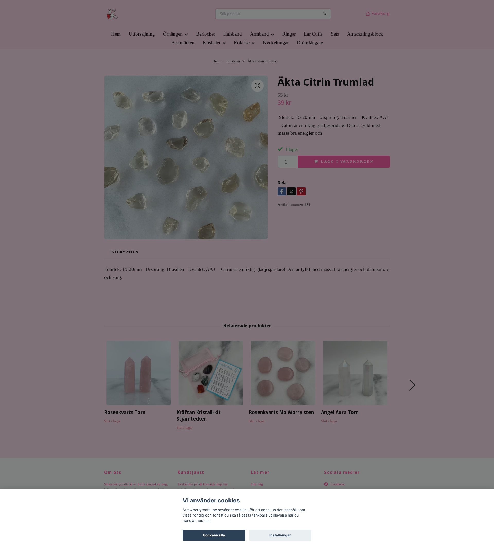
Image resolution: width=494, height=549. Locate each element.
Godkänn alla (214, 535)
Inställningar (280, 535)
